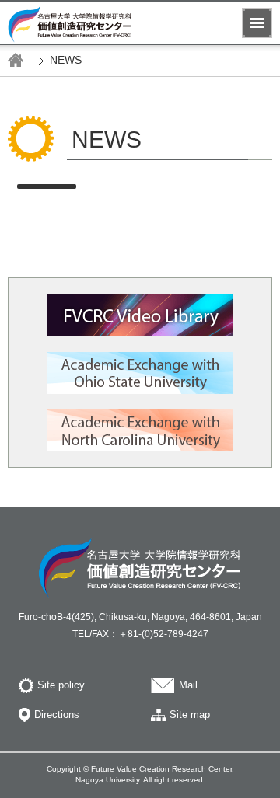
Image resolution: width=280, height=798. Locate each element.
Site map (190, 714)
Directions (56, 714)
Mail (188, 685)
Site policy (61, 685)
